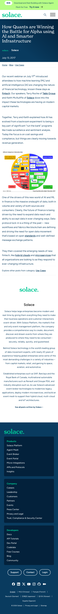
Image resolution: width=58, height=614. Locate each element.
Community (12, 560)
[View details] (12, 14)
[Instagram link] (34, 584)
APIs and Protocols (16, 467)
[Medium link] (44, 584)
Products (11, 441)
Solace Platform (14, 445)
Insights (10, 471)
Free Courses (13, 551)
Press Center (13, 509)
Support (15, 572)
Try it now (34, 7)
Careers (10, 488)
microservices (43, 255)
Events (10, 505)
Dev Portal (12, 543)
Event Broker (13, 454)
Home (4, 65)
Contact (30, 572)
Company (12, 483)
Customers (12, 496)
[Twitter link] (24, 584)
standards (30, 235)
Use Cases (19, 65)
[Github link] (39, 584)
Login (45, 572)
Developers (12, 530)
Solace (15, 50)
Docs (9, 534)
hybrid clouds (22, 255)
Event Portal (12, 458)
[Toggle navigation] (52, 14)
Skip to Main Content (13, 9)
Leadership (12, 492)
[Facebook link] (13, 584)
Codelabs (11, 547)
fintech (6, 93)
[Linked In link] (19, 584)
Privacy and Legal (15, 514)
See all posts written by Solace (28, 407)
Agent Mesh (12, 450)
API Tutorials (13, 538)
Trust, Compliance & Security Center (24, 518)
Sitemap (44, 606)
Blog (11, 65)
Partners (11, 500)
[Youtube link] (29, 584)
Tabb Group (48, 93)
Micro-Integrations (16, 463)
